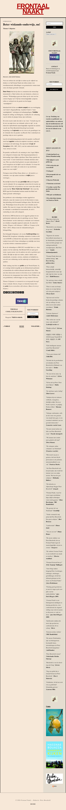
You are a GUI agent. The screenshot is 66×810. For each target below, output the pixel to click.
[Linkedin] (16, 292)
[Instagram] (14, 292)
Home (33, 804)
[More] (23, 292)
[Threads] (18, 292)
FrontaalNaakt (33, 8)
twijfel (28, 175)
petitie (22, 265)
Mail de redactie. (17, 317)
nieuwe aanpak (23, 107)
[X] (7, 292)
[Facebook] (11, 292)
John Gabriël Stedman (14, 77)
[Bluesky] (4, 292)
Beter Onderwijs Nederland (20, 189)
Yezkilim (35, 112)
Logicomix (15, 130)
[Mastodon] (9, 292)
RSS (55, 786)
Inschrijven (54, 89)
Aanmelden (32, 316)
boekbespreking (31, 234)
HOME (21, 326)
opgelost (11, 141)
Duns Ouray (7, 91)
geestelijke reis (25, 182)
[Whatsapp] (21, 292)
